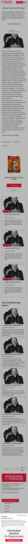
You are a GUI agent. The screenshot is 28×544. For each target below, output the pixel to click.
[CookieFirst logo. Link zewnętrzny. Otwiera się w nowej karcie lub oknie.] (4, 516)
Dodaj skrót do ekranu (14, 540)
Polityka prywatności (22, 515)
